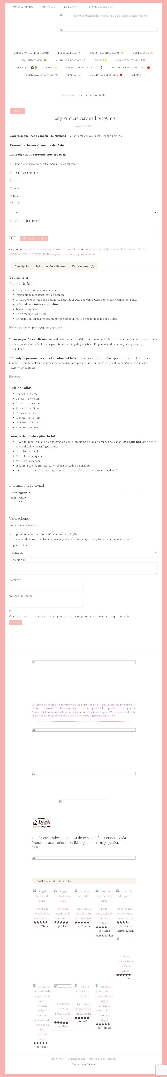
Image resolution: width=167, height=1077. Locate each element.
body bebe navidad (96, 249)
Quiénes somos (76, 1059)
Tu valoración (18, 560)
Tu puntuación (19, 545)
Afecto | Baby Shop (33, 30)
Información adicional (51, 266)
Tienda (72, 95)
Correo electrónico (21, 596)
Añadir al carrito (33, 238)
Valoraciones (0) (83, 266)
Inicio (63, 95)
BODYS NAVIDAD (34, 249)
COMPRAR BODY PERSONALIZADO (30, 254)
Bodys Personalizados (58, 249)
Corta (16, 188)
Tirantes (18, 196)
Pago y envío (58, 1059)
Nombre (15, 580)
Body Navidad (117, 249)
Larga (16, 180)
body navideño (137, 249)
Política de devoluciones (102, 1059)
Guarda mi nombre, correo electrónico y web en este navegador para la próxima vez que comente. (70, 616)
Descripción (22, 266)
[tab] (22, 266)
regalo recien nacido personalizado (73, 254)
